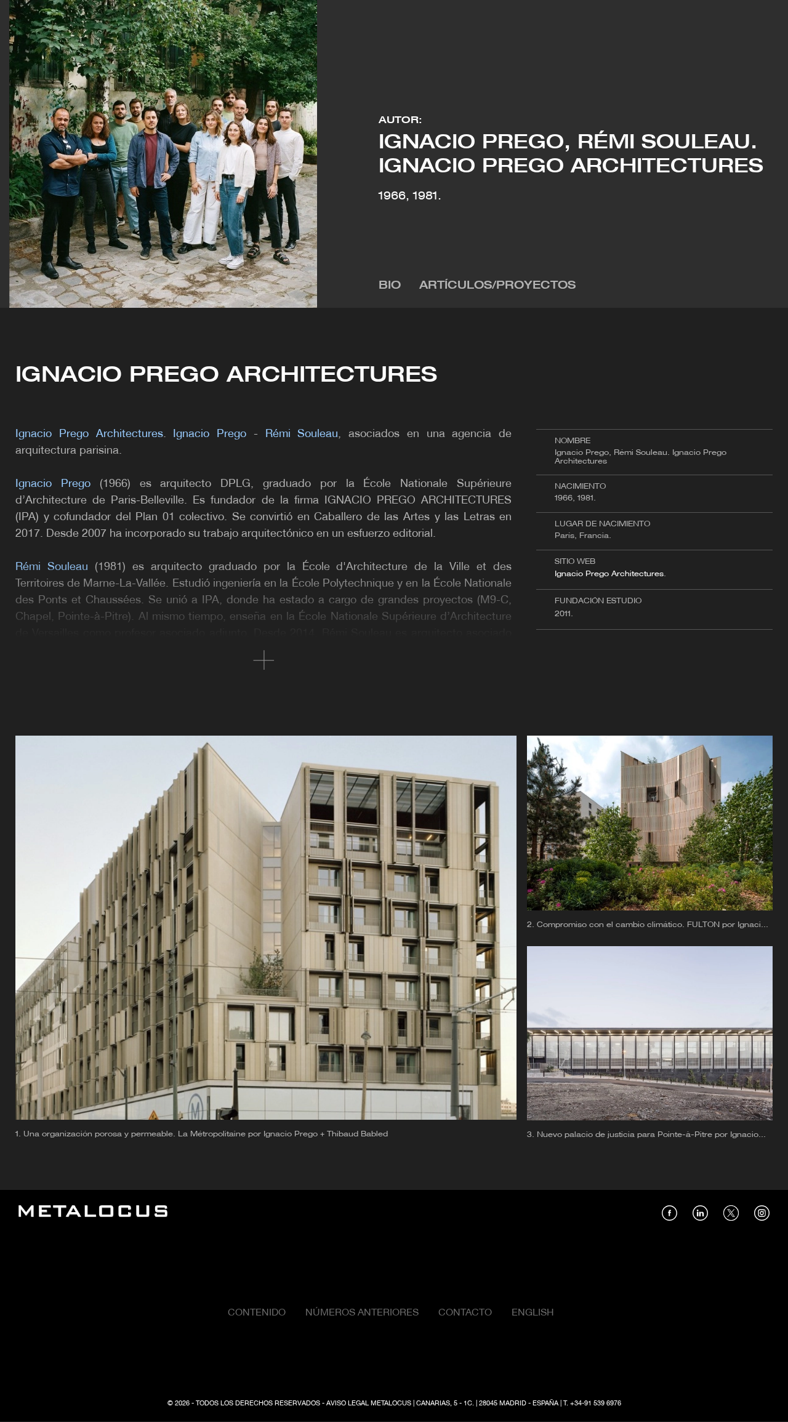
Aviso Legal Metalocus (368, 1403)
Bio (390, 286)
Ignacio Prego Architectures (609, 574)
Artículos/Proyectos (497, 286)
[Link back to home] (92, 1213)
